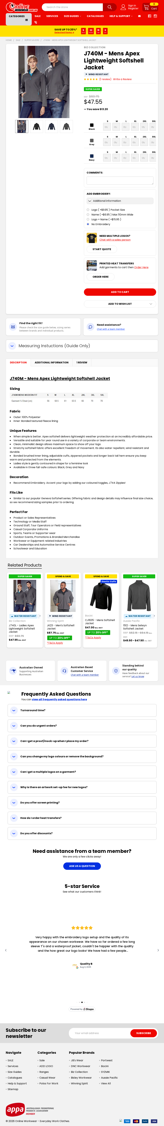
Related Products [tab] (25, 565)
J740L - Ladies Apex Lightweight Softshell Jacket (22, 629)
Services (52, 16)
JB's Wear (77, 1060)
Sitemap (13, 1089)
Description (18, 362)
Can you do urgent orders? (38, 726)
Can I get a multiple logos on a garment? (48, 772)
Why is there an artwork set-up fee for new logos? (53, 787)
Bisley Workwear (81, 1078)
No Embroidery (100, 224)
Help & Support (120, 16)
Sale (42, 1060)
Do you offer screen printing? (40, 802)
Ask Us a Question (82, 866)
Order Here (141, 267)
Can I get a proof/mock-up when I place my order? (54, 741)
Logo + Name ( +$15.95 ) (106, 219)
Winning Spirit (79, 1083)
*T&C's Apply (102, 32)
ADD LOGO (46, 1066)
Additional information (107, 201)
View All (106, 1083)
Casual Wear (47, 1078)
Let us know (137, 676)
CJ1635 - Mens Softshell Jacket (100, 621)
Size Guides (71, 16)
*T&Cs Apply (55, 643)
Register (133, 8)
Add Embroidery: (99, 194)
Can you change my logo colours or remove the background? (61, 756)
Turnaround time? (32, 710)
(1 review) (105, 79)
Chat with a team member (111, 329)
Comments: (95, 172)
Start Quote (102, 249)
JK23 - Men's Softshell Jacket (60, 627)
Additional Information (52, 362)
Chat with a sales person (115, 240)
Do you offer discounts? (36, 833)
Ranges (44, 1072)
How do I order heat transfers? (41, 818)
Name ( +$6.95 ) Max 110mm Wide (112, 214)
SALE (38, 16)
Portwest (107, 1060)
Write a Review (122, 79)
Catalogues (95, 16)
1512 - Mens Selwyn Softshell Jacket (135, 627)
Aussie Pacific (109, 1078)
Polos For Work (48, 1083)
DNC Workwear (80, 1066)
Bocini (104, 1066)
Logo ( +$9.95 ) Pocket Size (108, 210)
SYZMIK (105, 1072)
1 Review (82, 362)
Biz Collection (79, 1072)
